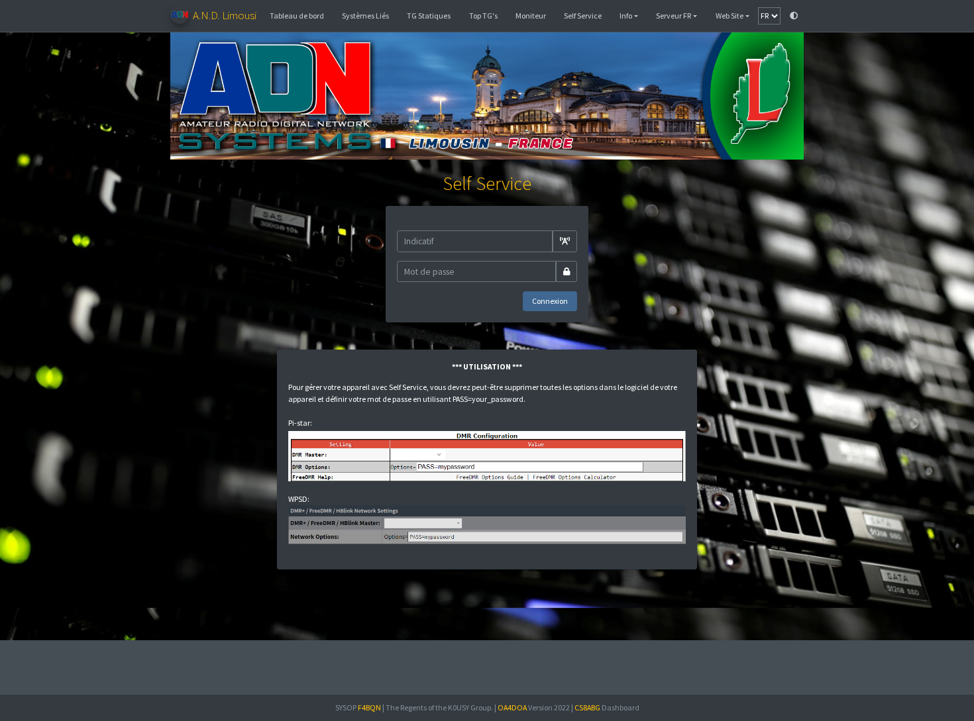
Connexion (550, 301)
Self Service (583, 16)
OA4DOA (512, 707)
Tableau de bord (297, 16)
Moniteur (530, 16)
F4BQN (369, 707)
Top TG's (483, 16)
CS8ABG (587, 707)
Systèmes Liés (365, 16)
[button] (629, 15)
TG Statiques (429, 16)
